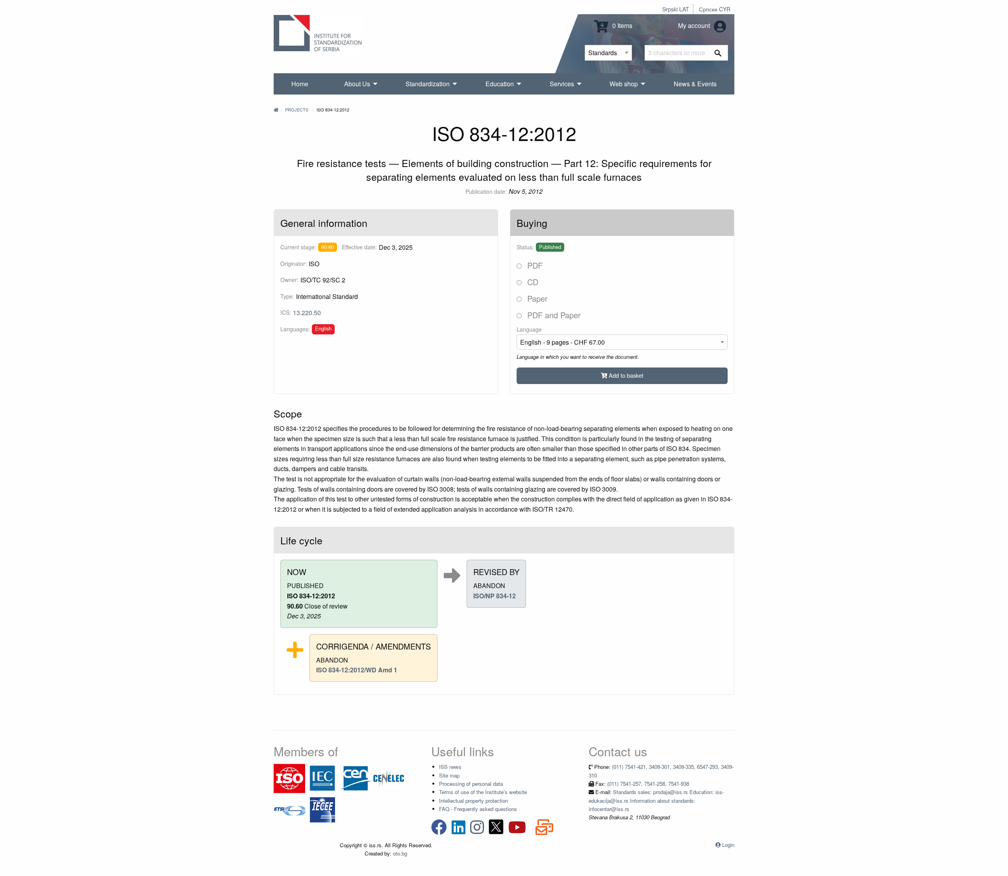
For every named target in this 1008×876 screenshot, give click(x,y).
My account (695, 25)
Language (529, 329)
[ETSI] (289, 809)
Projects (296, 109)
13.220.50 (307, 312)
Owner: (289, 280)
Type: (287, 296)
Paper (536, 298)
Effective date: (359, 247)
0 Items (621, 25)
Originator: (293, 263)
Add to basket (625, 375)
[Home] (276, 109)
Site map (449, 775)
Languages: (295, 329)
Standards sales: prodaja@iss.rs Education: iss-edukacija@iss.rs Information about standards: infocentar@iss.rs (656, 800)
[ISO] (289, 777)
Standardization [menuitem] (428, 83)
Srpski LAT (675, 9)
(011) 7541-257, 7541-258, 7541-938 (648, 783)
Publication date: (486, 191)
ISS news (450, 766)
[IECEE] (322, 809)
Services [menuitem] (562, 83)
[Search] (718, 53)
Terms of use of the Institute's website (483, 792)
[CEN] (355, 777)
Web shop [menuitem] (624, 83)
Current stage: (298, 247)
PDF (534, 265)
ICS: (285, 312)
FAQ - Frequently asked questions (478, 809)
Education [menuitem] (499, 83)
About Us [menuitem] (357, 83)
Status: (525, 247)
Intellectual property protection (473, 800)
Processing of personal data (471, 783)
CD (531, 282)
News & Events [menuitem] (695, 83)
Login (728, 844)
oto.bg (400, 853)
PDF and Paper (553, 315)
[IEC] (322, 777)
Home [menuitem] (299, 83)
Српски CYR (714, 9)
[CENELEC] (388, 777)
